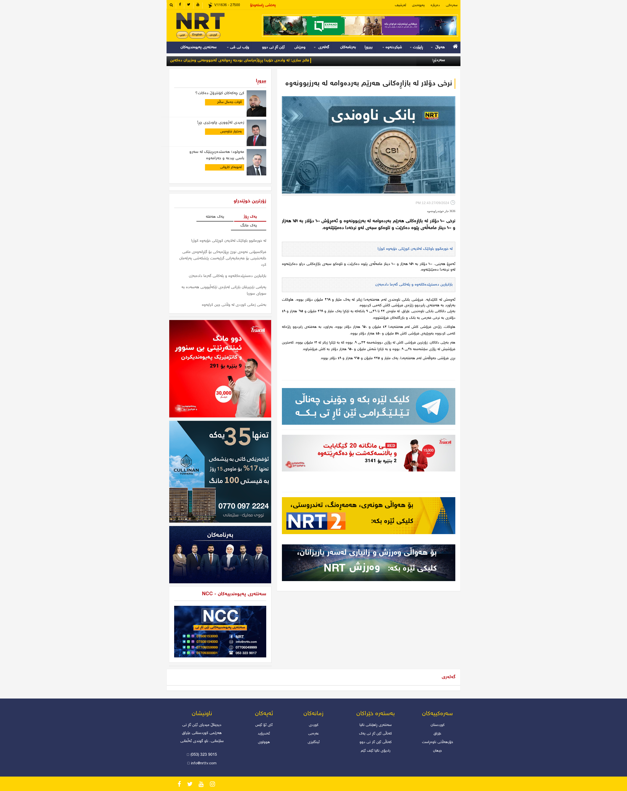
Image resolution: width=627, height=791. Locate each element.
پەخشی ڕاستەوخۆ (263, 5)
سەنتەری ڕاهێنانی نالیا (376, 725)
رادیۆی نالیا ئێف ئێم (375, 751)
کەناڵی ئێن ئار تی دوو (376, 742)
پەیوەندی (418, 5)
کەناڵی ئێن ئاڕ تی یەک (375, 733)
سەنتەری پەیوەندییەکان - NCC (234, 594)
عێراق (437, 733)
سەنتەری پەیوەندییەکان (199, 47)
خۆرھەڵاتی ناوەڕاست (437, 742)
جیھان (437, 751)
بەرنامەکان (348, 47)
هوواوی (264, 742)
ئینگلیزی (314, 742)
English (197, 35)
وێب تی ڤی (239, 47)
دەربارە (435, 5)
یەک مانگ (248, 226)
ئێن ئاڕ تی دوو (273, 47)
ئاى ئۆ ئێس (264, 725)
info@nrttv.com (204, 763)
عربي (182, 35)
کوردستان (438, 725)
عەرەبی (313, 733)
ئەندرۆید (264, 733)
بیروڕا (369, 47)
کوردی (213, 35)
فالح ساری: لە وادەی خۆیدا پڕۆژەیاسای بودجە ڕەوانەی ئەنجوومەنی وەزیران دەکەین (278, 60)
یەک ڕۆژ (250, 217)
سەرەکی (452, 5)
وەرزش (299, 47)
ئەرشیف (400, 5)
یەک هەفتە (215, 217)
